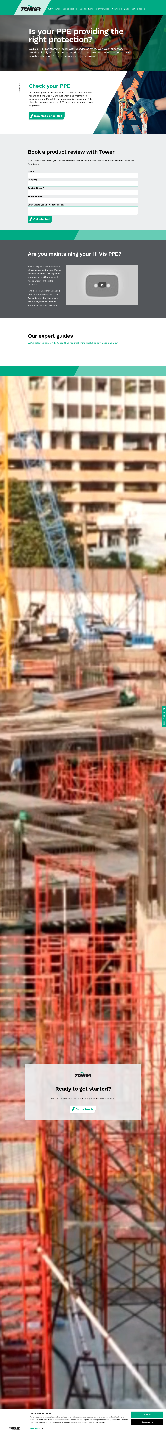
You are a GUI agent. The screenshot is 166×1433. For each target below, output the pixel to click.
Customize (146, 1422)
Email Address (36, 188)
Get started (41, 219)
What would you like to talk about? (46, 205)
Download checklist (48, 115)
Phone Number (35, 196)
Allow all (147, 1415)
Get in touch (84, 1109)
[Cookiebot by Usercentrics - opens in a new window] (15, 1428)
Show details (35, 1428)
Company (32, 179)
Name (31, 171)
